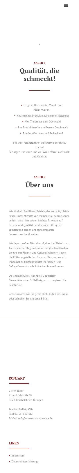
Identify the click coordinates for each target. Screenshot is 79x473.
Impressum (17, 455)
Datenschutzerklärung (24, 461)
